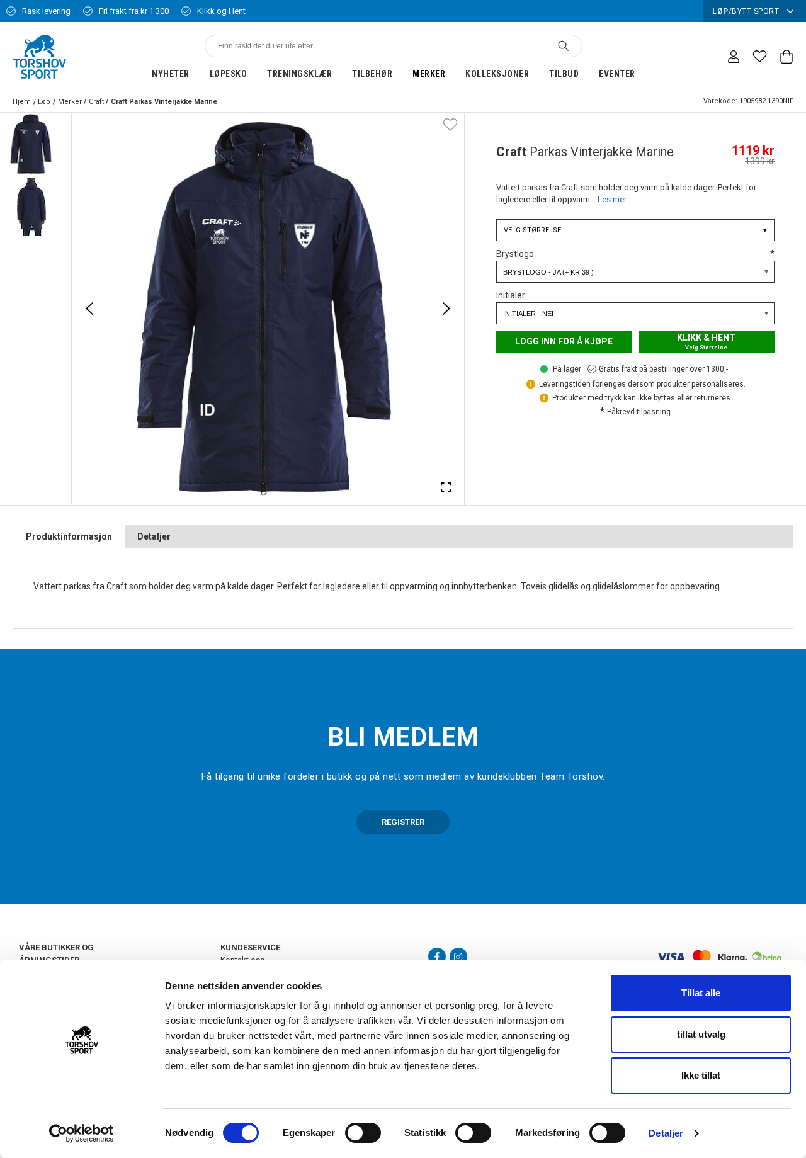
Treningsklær (299, 74)
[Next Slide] (446, 308)
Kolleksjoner (497, 74)
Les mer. (613, 199)
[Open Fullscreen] (446, 486)
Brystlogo (635, 254)
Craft (96, 102)
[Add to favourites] (450, 124)
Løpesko (228, 74)
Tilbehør (372, 74)
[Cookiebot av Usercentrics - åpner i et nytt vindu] (81, 1133)
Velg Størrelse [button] (635, 230)
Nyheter (171, 74)
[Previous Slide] (89, 308)
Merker (428, 74)
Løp (44, 102)
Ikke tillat (700, 1075)
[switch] (363, 1133)
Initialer (510, 295)
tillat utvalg (701, 1034)
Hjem (22, 102)
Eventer (617, 74)
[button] (31, 144)
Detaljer (666, 1133)
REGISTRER (403, 822)
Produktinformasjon (69, 536)
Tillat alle (700, 992)
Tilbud (564, 74)
